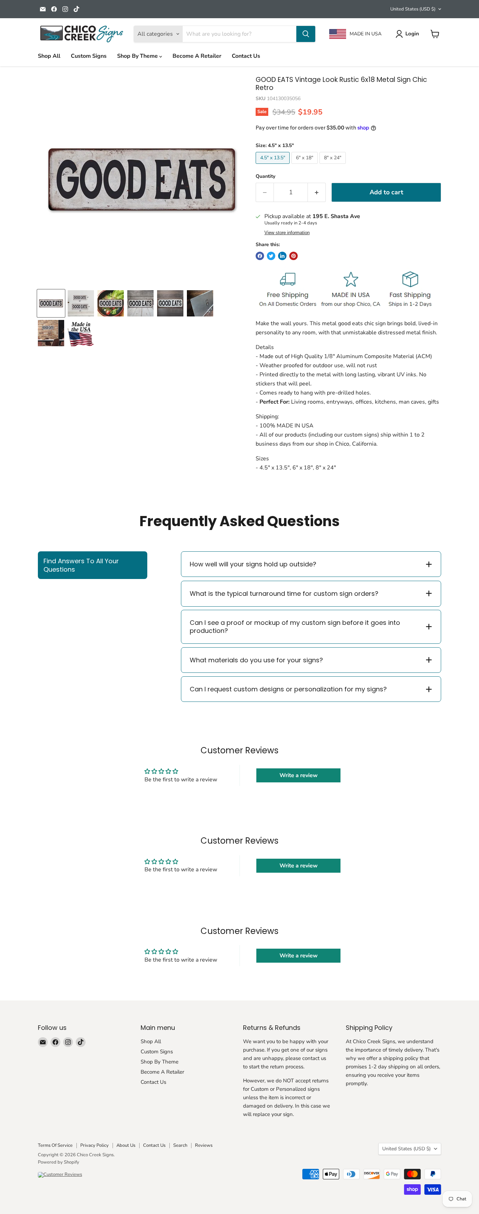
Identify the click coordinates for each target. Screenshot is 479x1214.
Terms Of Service (55, 1145)
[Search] (305, 34)
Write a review (298, 775)
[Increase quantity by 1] (317, 192)
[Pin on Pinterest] (293, 256)
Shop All (49, 56)
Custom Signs (89, 56)
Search (180, 1145)
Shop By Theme (138, 56)
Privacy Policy (94, 1145)
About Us (125, 1145)
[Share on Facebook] (260, 256)
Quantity (265, 176)
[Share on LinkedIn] (282, 256)
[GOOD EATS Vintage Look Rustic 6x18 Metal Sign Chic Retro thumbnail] (81, 303)
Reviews (203, 1145)
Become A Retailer (197, 56)
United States (413, 9)
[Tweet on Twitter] (271, 256)
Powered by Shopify (58, 1162)
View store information (287, 232)
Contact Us (246, 56)
